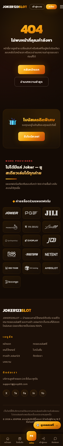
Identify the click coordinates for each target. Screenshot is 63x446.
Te (15, 393)
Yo (42, 393)
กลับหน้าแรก (31, 69)
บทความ (7, 362)
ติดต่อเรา (37, 356)
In (34, 393)
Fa (24, 393)
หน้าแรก (7, 344)
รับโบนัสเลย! (31, 136)
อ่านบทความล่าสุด (31, 82)
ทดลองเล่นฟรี (40, 344)
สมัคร (51, 6)
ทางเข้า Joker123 (11, 356)
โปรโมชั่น (37, 350)
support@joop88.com (15, 384)
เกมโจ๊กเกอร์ (9, 350)
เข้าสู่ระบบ (37, 6)
